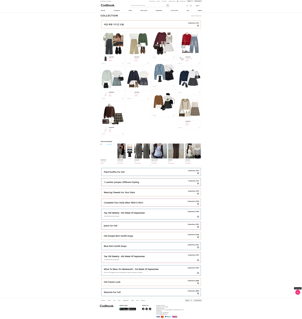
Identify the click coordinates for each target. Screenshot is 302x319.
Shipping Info (126, 300)
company (143, 300)
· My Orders (164, 1)
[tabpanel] (109, 153)
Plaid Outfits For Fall (114, 172)
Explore (200, 10)
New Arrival (144, 10)
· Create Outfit (151, 1)
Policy (119, 300)
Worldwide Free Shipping (105, 1)
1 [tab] (150, 165)
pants (135, 161)
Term (114, 300)
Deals (130, 10)
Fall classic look (112, 282)
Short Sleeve (120, 161)
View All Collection (196, 16)
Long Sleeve (103, 161)
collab (132, 300)
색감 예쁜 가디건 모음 (114, 24)
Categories (117, 10)
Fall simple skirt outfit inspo (118, 235)
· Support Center (171, 1)
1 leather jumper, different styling (121, 182)
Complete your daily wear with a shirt (123, 202)
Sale (188, 10)
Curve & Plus (174, 10)
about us (103, 300)
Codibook (108, 5)
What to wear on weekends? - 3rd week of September (131, 269)
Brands (103, 10)
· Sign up (158, 1)
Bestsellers (159, 10)
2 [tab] (152, 165)
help (137, 300)
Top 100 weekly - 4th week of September (124, 256)
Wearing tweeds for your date (119, 192)
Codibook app (183, 1)
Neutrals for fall (112, 292)
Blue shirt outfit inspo (115, 246)
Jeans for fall (110, 225)
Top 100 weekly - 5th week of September (124, 212)
